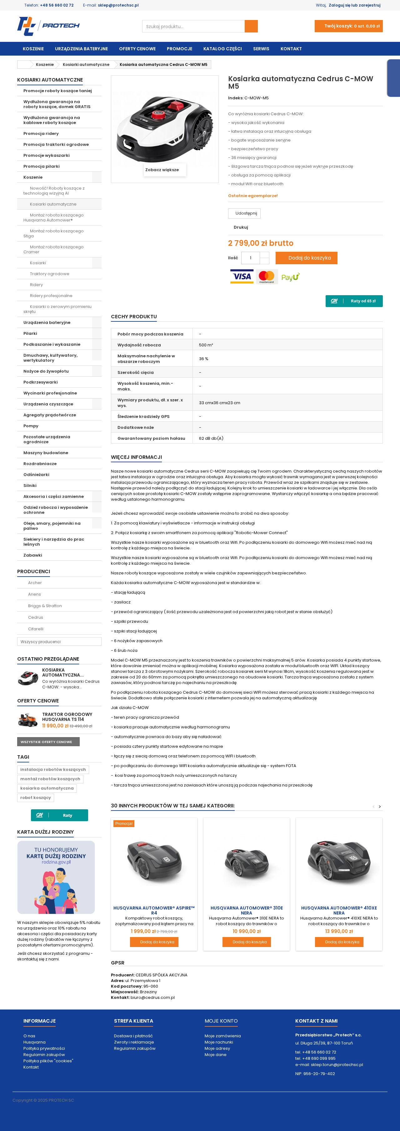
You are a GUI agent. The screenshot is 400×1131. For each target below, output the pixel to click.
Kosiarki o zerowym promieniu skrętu (57, 309)
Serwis (261, 49)
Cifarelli (35, 629)
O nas (29, 1036)
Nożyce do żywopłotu (46, 371)
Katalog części (222, 49)
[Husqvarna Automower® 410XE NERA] (339, 860)
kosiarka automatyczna (47, 788)
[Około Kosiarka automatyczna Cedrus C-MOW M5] (28, 678)
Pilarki (30, 333)
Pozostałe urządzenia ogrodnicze (46, 439)
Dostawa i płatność (133, 1036)
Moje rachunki (219, 1042)
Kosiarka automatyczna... (63, 672)
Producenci (33, 571)
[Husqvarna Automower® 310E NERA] (246, 860)
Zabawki (32, 555)
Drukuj (241, 227)
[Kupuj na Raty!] (354, 301)
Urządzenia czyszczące (48, 404)
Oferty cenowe (137, 49)
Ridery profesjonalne (50, 296)
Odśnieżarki (36, 475)
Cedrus (35, 617)
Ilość (233, 258)
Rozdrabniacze (40, 464)
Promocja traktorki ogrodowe (56, 144)
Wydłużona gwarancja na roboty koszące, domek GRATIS (57, 104)
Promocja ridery (41, 133)
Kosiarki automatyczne (53, 204)
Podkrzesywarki (40, 382)
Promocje (179, 49)
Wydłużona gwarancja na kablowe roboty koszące (51, 120)
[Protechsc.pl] (75, 26)
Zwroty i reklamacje (134, 1042)
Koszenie (33, 49)
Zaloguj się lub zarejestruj (354, 5)
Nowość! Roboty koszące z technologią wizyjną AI (54, 190)
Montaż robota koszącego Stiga (53, 233)
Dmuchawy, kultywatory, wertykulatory (50, 357)
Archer (34, 583)
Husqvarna (34, 1042)
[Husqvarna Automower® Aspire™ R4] (154, 860)
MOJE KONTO (221, 1020)
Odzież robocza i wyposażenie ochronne (55, 509)
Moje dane (216, 1055)
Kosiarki (37, 263)
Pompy (30, 426)
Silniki (30, 486)
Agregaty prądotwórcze (49, 415)
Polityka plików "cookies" (48, 1061)
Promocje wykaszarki (46, 155)
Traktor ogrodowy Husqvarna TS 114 (67, 716)
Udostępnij (246, 213)
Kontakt (291, 49)
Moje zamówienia (223, 1036)
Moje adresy (217, 1048)
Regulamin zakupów (44, 1055)
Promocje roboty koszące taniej (57, 91)
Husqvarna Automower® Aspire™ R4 (154, 910)
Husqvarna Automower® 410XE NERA (339, 910)
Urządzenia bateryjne (81, 49)
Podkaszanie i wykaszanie (51, 344)
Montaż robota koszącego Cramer (53, 249)
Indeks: (235, 98)
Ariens (34, 594)
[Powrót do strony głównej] (24, 64)
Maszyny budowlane (45, 453)
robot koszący (35, 798)
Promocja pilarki (41, 166)
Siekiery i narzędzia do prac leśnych (53, 541)
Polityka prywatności (44, 1048)
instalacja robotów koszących (53, 769)
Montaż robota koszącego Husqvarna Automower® (53, 217)
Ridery (36, 285)
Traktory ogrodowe (49, 274)
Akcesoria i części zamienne (53, 496)
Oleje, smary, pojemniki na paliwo (52, 525)
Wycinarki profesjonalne (50, 393)
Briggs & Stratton (44, 606)
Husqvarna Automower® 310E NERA (247, 910)
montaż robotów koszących (50, 779)
